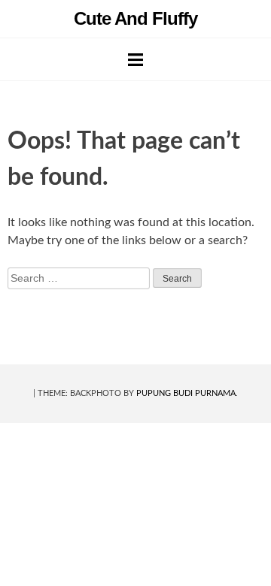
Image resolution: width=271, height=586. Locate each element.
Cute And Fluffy (135, 18)
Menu (135, 59)
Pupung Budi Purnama (186, 393)
